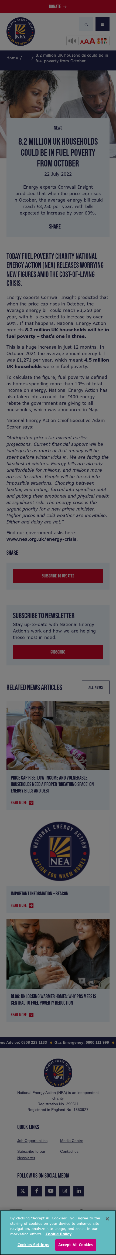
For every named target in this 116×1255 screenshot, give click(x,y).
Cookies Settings (33, 1245)
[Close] (107, 1219)
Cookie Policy (58, 1234)
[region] (58, 1232)
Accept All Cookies (75, 1245)
